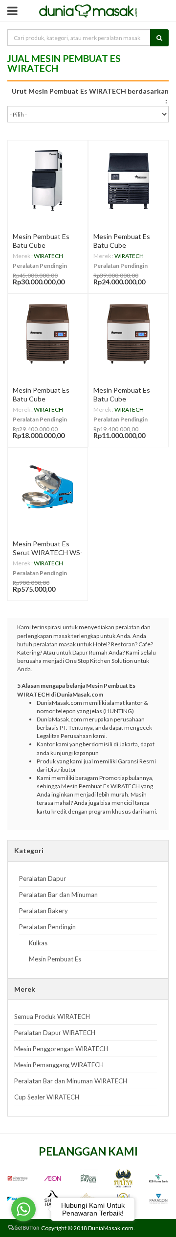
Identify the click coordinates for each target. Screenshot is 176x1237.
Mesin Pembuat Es (55, 959)
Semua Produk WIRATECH (52, 1016)
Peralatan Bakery (43, 911)
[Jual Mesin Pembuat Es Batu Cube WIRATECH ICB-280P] (128, 180)
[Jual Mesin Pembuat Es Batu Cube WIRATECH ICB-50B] (128, 334)
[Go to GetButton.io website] (23, 1227)
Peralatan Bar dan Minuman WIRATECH (70, 1081)
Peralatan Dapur (42, 878)
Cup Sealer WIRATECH (46, 1097)
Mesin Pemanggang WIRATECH (59, 1065)
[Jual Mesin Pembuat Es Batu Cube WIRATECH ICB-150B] (48, 334)
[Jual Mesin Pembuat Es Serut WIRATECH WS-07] (48, 487)
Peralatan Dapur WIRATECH (54, 1033)
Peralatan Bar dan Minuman (58, 894)
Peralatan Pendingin (40, 265)
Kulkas (38, 943)
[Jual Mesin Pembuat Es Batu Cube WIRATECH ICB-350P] (48, 180)
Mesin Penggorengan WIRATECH (61, 1049)
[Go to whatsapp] (23, 1209)
